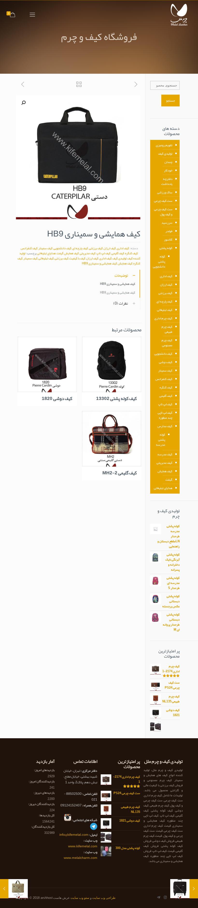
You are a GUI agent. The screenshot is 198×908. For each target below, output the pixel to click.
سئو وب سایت (80, 898)
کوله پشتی (165, 248)
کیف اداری (123, 248)
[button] (23, 102)
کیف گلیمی (117, 253)
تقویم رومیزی (164, 145)
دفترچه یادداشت (166, 181)
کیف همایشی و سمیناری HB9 (99, 263)
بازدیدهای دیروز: (44, 792)
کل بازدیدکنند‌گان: (43, 826)
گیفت (60, 253)
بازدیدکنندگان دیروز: (41, 804)
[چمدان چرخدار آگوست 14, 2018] (194, 888)
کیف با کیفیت (77, 258)
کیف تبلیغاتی (46, 258)
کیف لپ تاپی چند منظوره (165, 415)
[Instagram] (165, 897)
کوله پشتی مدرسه (160, 439)
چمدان (168, 162)
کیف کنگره (131, 253)
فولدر (168, 231)
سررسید (167, 223)
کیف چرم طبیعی (167, 329)
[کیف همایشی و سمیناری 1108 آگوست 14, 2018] (4, 888)
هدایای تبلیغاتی (46, 253)
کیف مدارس (164, 426)
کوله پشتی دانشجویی (160, 261)
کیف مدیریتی (88, 253)
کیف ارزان (110, 248)
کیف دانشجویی (62, 248)
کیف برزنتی (96, 248)
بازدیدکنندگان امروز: (41, 781)
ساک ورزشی (164, 192)
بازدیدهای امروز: (44, 770)
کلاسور (168, 239)
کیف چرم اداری (163, 318)
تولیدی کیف (120, 258)
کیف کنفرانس (29, 248)
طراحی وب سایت (103, 898)
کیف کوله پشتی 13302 (116, 398)
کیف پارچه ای (80, 248)
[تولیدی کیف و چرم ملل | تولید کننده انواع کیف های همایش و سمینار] (180, 14)
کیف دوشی (165, 362)
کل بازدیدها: (46, 815)
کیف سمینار (45, 248)
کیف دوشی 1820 (57, 398)
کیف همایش (71, 253)
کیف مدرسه (164, 454)
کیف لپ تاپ (103, 253)
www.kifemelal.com (82, 846)
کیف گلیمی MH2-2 (119, 472)
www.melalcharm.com (80, 857)
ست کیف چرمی (163, 201)
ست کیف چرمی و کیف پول (163, 211)
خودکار (168, 170)
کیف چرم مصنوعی (167, 342)
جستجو (170, 100)
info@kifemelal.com (73, 834)
